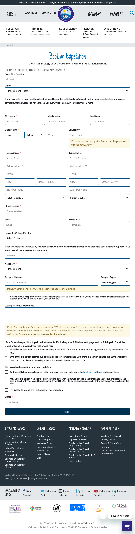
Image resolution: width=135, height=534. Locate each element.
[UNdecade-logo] (36, 508)
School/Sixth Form (14, 447)
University (74, 129)
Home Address (12, 153)
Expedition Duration (14, 74)
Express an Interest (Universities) (15, 459)
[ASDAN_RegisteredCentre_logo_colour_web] (119, 506)
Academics (10, 451)
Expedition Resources (80, 436)
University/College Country (18, 233)
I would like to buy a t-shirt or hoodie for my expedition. (36, 390)
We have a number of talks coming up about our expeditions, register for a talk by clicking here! (67, 2)
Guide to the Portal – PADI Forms (82, 456)
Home (8, 45)
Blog (39, 457)
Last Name (95, 116)
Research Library (13, 455)
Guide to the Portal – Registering (80, 444)
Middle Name (54, 116)
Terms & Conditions (111, 443)
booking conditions (92, 372)
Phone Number (12, 206)
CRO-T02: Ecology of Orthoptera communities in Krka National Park (68, 63)
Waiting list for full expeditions (19, 305)
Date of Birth (11, 129)
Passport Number (13, 277)
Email (7, 219)
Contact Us (43, 436)
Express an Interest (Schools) (15, 465)
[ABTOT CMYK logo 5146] (77, 507)
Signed (8, 396)
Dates (8, 85)
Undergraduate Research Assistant (18, 437)
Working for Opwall (111, 436)
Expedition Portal (78, 439)
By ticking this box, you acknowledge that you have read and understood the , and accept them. (64, 372)
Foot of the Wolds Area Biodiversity (113, 451)
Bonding (105, 446)
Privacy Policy (108, 439)
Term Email (74, 219)
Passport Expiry (108, 277)
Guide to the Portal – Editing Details (80, 450)
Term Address (75, 153)
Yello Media (89, 523)
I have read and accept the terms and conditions (28, 367)
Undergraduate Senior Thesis (16, 443)
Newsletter (43, 450)
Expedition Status (46, 446)
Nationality (10, 263)
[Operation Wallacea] (66, 14)
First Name (10, 116)
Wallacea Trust (44, 443)
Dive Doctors (75, 461)
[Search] (132, 13)
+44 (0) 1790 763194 (17, 478)
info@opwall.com (38, 478)
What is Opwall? (45, 439)
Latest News (43, 454)
